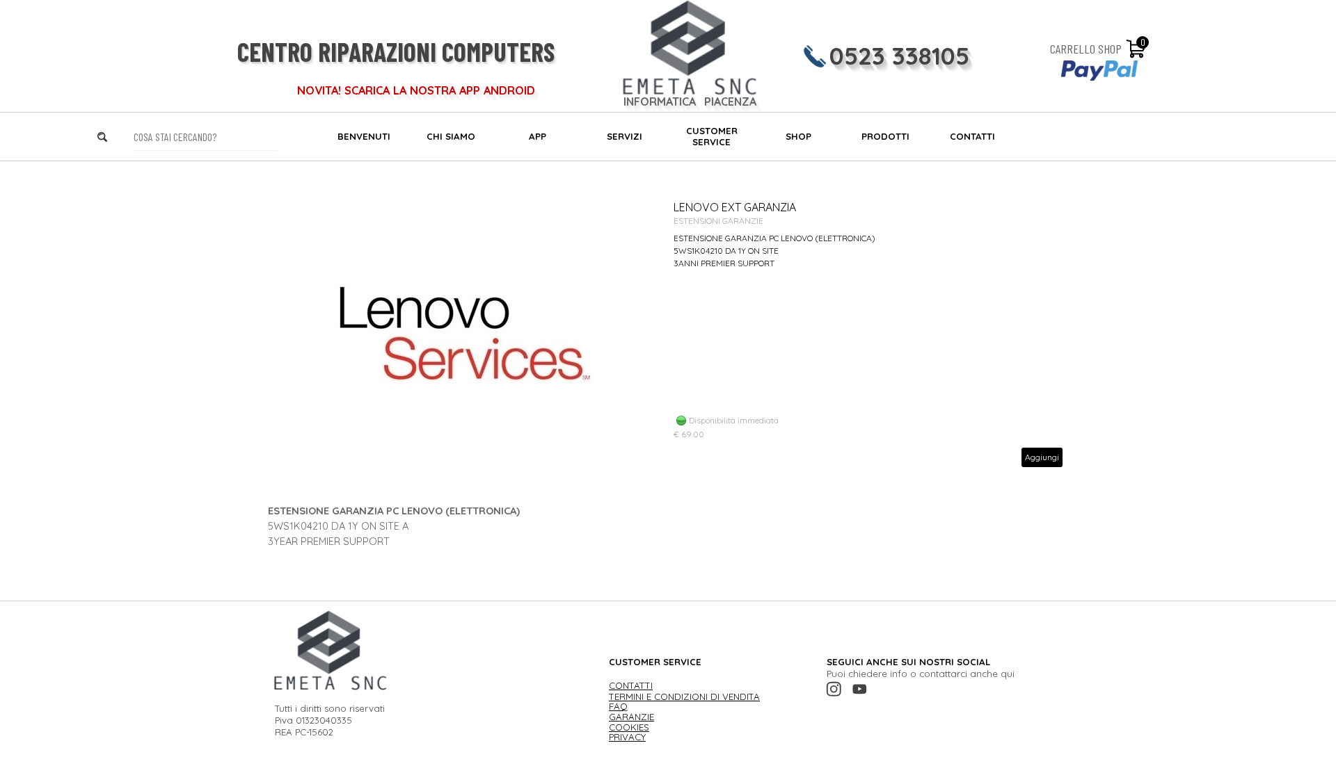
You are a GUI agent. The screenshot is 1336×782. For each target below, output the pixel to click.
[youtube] (860, 689)
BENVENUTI (363, 136)
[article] (668, 334)
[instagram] (834, 689)
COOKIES (629, 727)
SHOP (798, 136)
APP (537, 136)
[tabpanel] (668, 526)
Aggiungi (1042, 457)
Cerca (121, 136)
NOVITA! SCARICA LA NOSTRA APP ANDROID (416, 90)
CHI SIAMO (451, 136)
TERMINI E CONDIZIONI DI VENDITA (684, 696)
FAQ (618, 706)
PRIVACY (627, 736)
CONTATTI (972, 136)
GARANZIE (631, 716)
